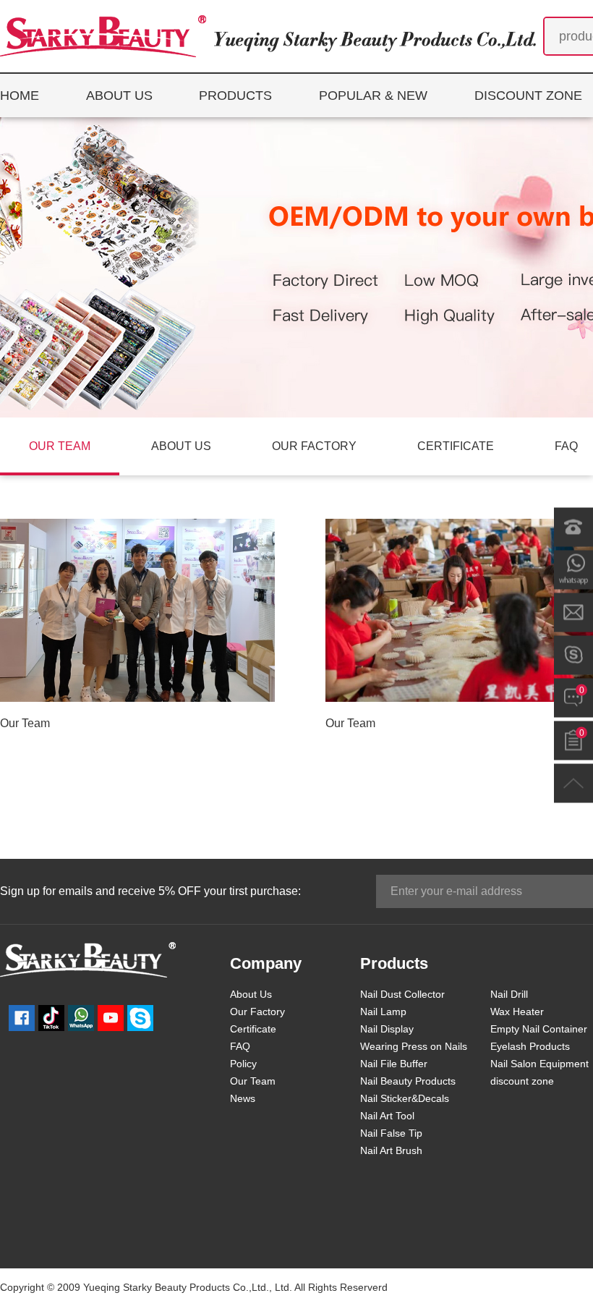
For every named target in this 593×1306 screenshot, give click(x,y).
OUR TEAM (59, 446)
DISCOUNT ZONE (528, 95)
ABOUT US (119, 95)
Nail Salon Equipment (539, 1063)
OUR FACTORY (314, 446)
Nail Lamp (383, 1011)
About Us (251, 994)
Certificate (253, 1029)
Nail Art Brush (391, 1150)
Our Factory (257, 1011)
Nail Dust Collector (402, 994)
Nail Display (387, 1029)
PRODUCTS (235, 95)
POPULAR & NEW (373, 95)
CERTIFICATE (455, 446)
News (242, 1098)
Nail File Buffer (393, 1063)
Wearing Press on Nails (413, 1046)
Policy (243, 1063)
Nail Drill (509, 994)
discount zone (522, 1081)
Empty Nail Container (538, 1029)
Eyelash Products (530, 1046)
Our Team (25, 723)
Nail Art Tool (387, 1115)
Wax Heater (517, 1011)
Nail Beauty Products (408, 1081)
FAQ (240, 1046)
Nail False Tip (391, 1133)
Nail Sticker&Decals (404, 1098)
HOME (19, 95)
